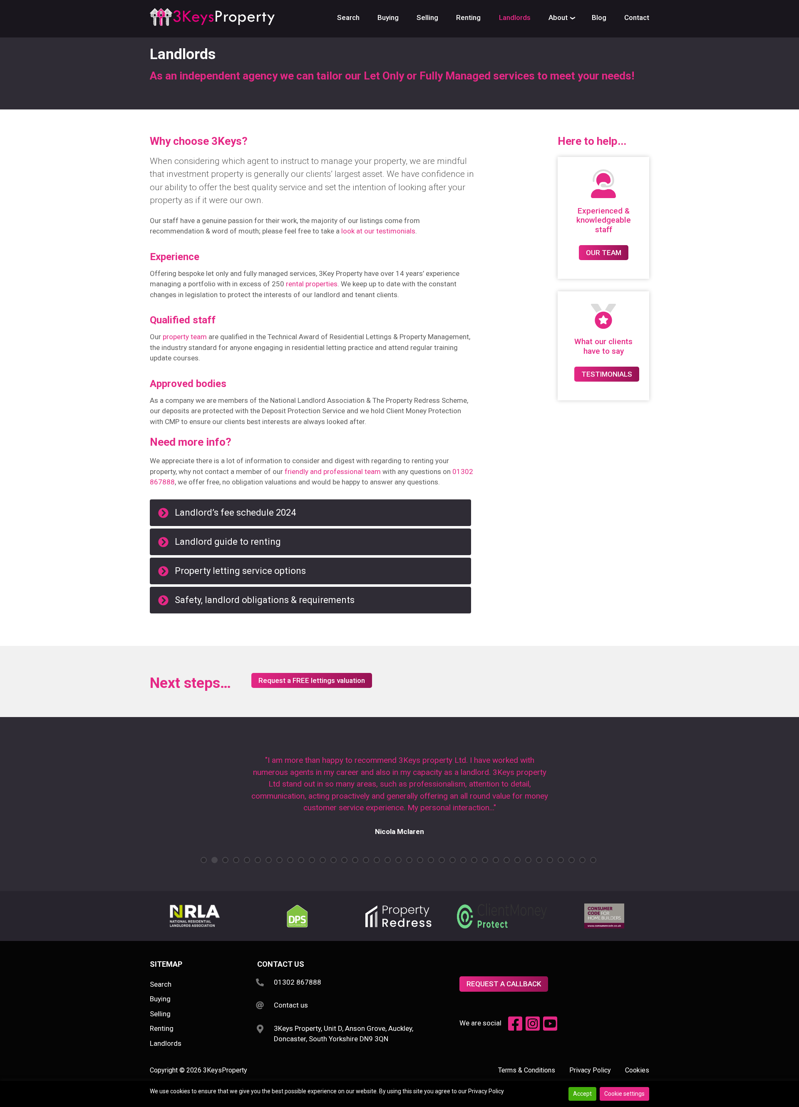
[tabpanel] (399, 799)
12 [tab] (323, 860)
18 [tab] (388, 860)
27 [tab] (485, 860)
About (558, 17)
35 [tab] (571, 860)
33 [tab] (550, 860)
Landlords (515, 17)
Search (348, 17)
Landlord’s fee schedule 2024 (235, 512)
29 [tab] (507, 860)
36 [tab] (582, 860)
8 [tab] (279, 860)
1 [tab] (204, 860)
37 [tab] (593, 860)
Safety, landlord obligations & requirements (265, 600)
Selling (427, 17)
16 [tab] (366, 860)
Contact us (291, 1005)
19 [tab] (398, 860)
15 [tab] (355, 860)
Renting (468, 17)
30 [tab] (517, 860)
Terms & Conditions (526, 1070)
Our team (603, 252)
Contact (636, 17)
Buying (388, 17)
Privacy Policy (590, 1070)
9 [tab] (290, 860)
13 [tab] (333, 860)
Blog (599, 17)
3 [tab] (225, 860)
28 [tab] (496, 860)
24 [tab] (452, 860)
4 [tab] (236, 860)
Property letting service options (240, 571)
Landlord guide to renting (228, 541)
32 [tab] (539, 860)
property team (185, 337)
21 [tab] (420, 860)
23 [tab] (442, 860)
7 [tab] (269, 860)
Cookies (637, 1070)
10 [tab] (301, 860)
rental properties (311, 284)
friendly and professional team (333, 471)
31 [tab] (528, 860)
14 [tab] (344, 860)
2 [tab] (214, 860)
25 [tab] (463, 860)
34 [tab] (561, 860)
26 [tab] (474, 860)
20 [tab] (409, 860)
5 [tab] (247, 860)
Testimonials (606, 374)
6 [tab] (258, 860)
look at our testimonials (378, 231)
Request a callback (503, 984)
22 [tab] (431, 860)
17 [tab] (377, 860)
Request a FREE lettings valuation (311, 680)
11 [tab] (312, 860)
